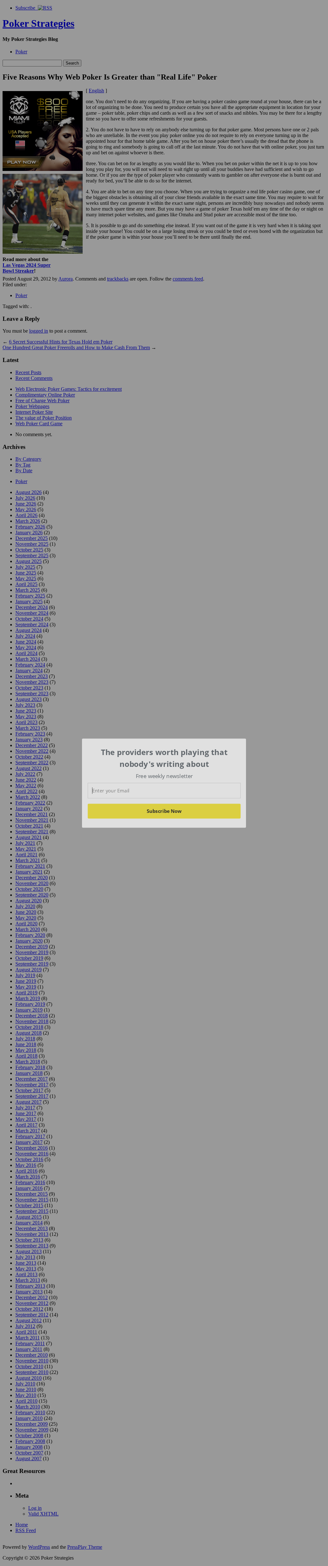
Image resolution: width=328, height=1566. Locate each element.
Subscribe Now (164, 811)
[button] (164, 758)
